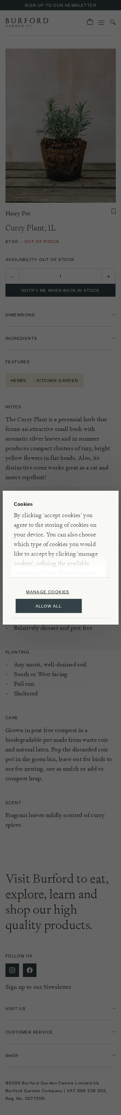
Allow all (48, 606)
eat (98, 878)
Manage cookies (47, 592)
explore (24, 894)
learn (62, 894)
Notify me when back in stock (60, 290)
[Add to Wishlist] (114, 211)
